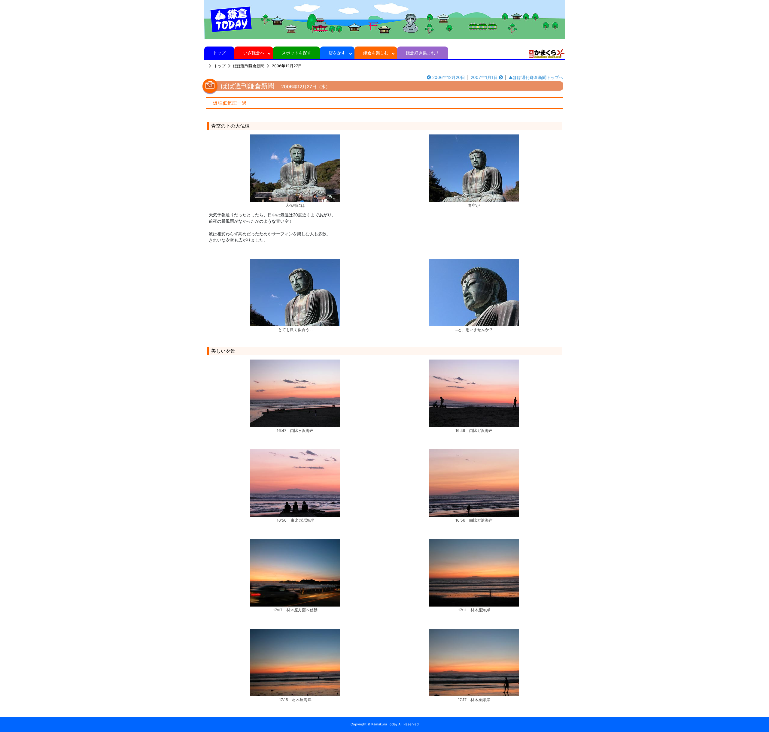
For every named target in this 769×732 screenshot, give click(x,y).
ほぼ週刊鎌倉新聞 (248, 66)
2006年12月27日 (287, 66)
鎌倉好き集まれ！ (423, 52)
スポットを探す (296, 52)
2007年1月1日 (484, 77)
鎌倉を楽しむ (376, 52)
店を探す (337, 52)
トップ (219, 52)
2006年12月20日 (448, 77)
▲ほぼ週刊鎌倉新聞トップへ (536, 77)
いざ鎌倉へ (254, 52)
